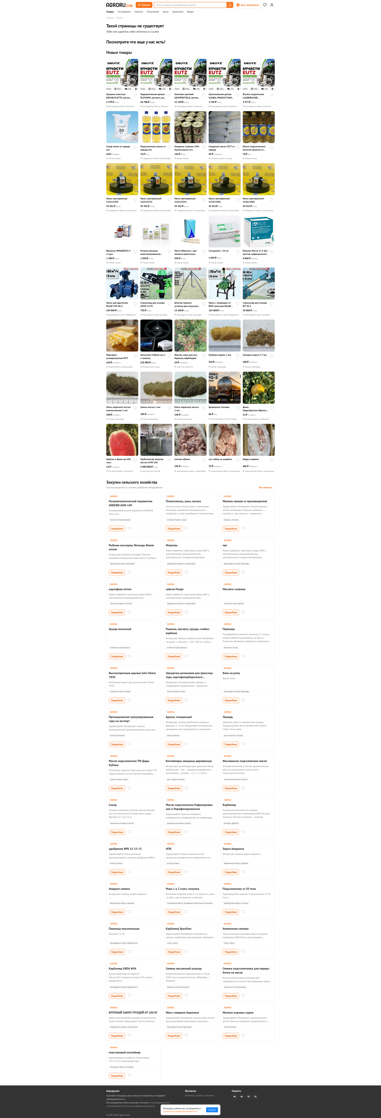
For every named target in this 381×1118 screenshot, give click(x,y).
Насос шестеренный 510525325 (150, 200)
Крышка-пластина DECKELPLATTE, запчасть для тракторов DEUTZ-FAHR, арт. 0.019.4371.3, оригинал (119, 96)
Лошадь (228, 717)
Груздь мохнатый (120, 629)
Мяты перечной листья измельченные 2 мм (118, 409)
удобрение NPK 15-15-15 (125, 849)
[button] (229, 5)
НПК (168, 849)
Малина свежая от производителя (245, 501)
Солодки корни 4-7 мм (255, 354)
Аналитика (177, 11)
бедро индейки (251, 459)
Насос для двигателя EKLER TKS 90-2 (117, 304)
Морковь (172, 545)
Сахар (113, 805)
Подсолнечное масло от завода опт (152, 148)
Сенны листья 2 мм (150, 407)
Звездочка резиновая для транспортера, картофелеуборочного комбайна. (190, 677)
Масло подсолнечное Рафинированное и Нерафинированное (189, 807)
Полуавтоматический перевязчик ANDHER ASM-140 (130, 503)
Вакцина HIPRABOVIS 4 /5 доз (118, 252)
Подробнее (117, 528)
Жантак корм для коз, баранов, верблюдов (185, 356)
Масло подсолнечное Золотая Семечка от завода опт (254, 148)
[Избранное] (265, 5)
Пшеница (229, 629)
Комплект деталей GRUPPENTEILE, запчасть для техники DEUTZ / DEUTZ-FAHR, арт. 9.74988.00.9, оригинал (187, 96)
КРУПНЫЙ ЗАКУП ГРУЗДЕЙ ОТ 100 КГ (133, 1012)
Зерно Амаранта (233, 849)
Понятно (212, 1109)
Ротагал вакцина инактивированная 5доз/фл (150, 252)
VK (234, 1096)
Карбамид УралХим (178, 929)
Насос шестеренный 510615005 (253, 200)
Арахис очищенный (179, 717)
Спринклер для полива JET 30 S (255, 304)
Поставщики (124, 11)
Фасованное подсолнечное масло (245, 761)
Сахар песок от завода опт (118, 148)
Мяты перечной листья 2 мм (186, 409)
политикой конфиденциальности (180, 1111)
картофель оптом (120, 589)
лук (225, 545)
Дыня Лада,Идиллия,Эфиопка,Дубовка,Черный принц (255, 409)
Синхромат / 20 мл (219, 250)
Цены (166, 11)
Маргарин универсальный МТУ (117, 356)
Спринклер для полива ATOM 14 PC (152, 304)
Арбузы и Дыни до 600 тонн (118, 461)
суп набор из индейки (220, 459)
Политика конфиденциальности (138, 1105)
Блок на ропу (231, 673)
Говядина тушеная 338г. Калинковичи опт (186, 148)
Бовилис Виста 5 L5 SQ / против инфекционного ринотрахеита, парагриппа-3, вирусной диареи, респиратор (256, 252)
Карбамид (229, 805)
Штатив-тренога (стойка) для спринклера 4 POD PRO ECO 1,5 (187, 304)
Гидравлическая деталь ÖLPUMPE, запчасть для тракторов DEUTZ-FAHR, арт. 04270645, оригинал (152, 96)
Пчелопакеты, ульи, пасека (183, 501)
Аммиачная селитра (236, 929)
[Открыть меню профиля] (272, 5)
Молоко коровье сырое (238, 1012)
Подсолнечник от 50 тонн (239, 889)
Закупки (138, 11)
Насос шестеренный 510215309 (116, 200)
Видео (190, 11)
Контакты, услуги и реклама (199, 1095)
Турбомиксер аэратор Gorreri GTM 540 (151, 461)
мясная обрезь (182, 459)
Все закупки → (267, 487)
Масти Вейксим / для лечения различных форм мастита (185, 252)
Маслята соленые (234, 589)
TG (248, 1096)
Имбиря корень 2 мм (220, 354)
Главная (109, 17)
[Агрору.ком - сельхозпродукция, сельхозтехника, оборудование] (119, 5)
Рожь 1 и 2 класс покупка (182, 889)
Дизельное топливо (219, 407)
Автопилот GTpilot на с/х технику (152, 356)
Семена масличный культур (184, 968)
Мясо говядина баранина (182, 1012)
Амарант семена (119, 889)
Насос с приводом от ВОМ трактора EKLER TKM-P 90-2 (220, 304)
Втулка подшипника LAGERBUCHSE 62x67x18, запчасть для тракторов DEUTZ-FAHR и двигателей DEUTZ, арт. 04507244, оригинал (256, 96)
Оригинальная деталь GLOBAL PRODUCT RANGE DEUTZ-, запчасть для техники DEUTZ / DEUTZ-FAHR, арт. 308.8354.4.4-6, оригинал (222, 96)
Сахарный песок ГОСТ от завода (222, 148)
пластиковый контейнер (124, 1052)
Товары (110, 11)
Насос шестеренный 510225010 (185, 200)
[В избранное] (135, 95)
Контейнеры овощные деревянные (189, 761)
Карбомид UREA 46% (122, 968)
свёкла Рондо (175, 589)
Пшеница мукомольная (124, 929)
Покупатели (153, 11)
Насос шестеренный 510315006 (219, 200)
